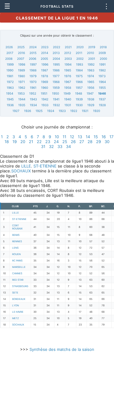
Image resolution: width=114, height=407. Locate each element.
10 (57, 136)
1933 (44, 105)
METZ (15, 318)
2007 (20, 58)
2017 (9, 53)
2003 (68, 58)
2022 (56, 47)
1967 (67, 82)
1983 (90, 70)
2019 (91, 47)
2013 (56, 53)
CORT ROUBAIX (17, 227)
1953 (21, 93)
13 (80, 136)
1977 (56, 76)
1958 (67, 87)
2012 (67, 53)
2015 (32, 53)
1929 (90, 105)
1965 (90, 82)
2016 (21, 53)
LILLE (26, 166)
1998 (21, 64)
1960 (44, 87)
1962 (21, 87)
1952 (32, 93)
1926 (27, 111)
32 (51, 146)
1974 (90, 76)
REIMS (15, 234)
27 (81, 141)
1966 (79, 82)
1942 (44, 99)
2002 (80, 58)
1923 (62, 111)
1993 (79, 64)
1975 (79, 76)
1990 (9, 70)
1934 (33, 105)
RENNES (17, 241)
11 (64, 136)
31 (43, 146)
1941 (56, 99)
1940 (67, 99)
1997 (33, 64)
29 (98, 141)
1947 (90, 93)
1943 (33, 99)
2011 (79, 53)
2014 (44, 53)
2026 (9, 47)
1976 (67, 76)
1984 (79, 70)
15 (96, 136)
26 (73, 141)
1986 (56, 70)
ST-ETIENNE (45, 166)
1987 (44, 70)
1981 (10, 76)
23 (47, 141)
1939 (79, 99)
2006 (32, 58)
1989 (21, 70)
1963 (10, 87)
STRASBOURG (20, 286)
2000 (103, 58)
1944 (21, 99)
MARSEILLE (19, 266)
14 (88, 136)
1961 (33, 87)
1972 (10, 82)
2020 (80, 47)
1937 (102, 99)
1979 (32, 76)
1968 (56, 82)
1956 (90, 87)
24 (56, 141)
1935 (21, 105)
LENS (15, 247)
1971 (21, 82)
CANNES (17, 273)
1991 (102, 64)
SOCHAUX (21, 170)
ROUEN (16, 254)
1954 (9, 93)
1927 (15, 111)
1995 (56, 64)
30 (107, 141)
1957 (79, 87)
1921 (85, 111)
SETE (15, 292)
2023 (44, 47)
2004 (56, 58)
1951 (44, 93)
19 (14, 141)
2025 (21, 47)
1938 (90, 99)
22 (39, 141)
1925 (39, 111)
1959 (56, 87)
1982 (102, 70)
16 (104, 136)
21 (31, 141)
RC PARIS (17, 260)
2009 (102, 53)
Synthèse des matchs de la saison (61, 349)
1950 (55, 93)
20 (22, 141)
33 (59, 146)
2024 (32, 47)
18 (7, 141)
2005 (44, 58)
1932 (56, 105)
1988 (32, 70)
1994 (67, 64)
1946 (102, 93)
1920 (96, 111)
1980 (21, 76)
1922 (73, 111)
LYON (15, 305)
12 (72, 136)
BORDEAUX (18, 299)
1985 (67, 70)
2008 (8, 58)
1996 (44, 64)
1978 (44, 76)
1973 (101, 76)
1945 (10, 99)
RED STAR (17, 279)
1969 (44, 82)
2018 (103, 47)
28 (90, 141)
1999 (10, 64)
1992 (91, 64)
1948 (78, 93)
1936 (10, 105)
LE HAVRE (17, 311)
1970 (32, 82)
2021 (68, 47)
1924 (50, 111)
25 (64, 141)
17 (111, 136)
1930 (79, 105)
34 (68, 146)
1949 (67, 93)
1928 (102, 105)
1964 (102, 82)
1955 (102, 87)
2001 (91, 58)
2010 (90, 53)
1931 (67, 105)
